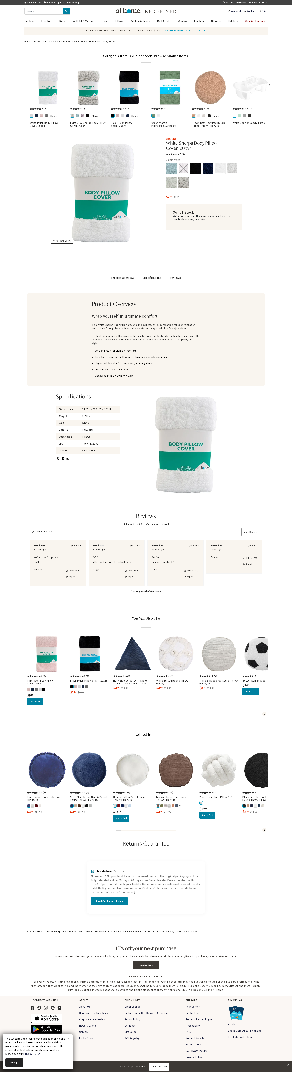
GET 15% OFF (159, 1066)
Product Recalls (195, 1038)
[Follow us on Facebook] (32, 1007)
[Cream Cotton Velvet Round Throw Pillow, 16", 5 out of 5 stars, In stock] (132, 770)
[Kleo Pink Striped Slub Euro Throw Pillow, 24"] (173, 806)
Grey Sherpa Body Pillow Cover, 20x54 (175, 931)
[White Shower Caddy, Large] (235, 116)
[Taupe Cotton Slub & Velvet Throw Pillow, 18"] (76, 806)
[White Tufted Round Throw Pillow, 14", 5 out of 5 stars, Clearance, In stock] (175, 653)
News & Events (88, 1025)
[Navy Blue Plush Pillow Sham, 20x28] (128, 116)
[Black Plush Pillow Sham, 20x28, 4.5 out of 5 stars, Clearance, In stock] (89, 653)
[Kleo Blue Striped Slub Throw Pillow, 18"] (177, 806)
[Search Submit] (66, 11)
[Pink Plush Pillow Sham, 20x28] (118, 116)
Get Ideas (130, 1025)
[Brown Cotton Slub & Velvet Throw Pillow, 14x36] (79, 806)
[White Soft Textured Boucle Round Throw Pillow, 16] (199, 116)
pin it (57, 460)
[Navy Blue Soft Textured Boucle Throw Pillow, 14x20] (252, 806)
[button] (146, 10)
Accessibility (193, 1025)
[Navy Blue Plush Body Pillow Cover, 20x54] (37, 116)
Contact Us (192, 1013)
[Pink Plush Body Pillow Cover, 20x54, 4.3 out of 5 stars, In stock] (46, 653)
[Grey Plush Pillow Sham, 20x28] (87, 686)
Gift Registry (132, 1038)
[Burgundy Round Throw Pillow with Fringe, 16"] (36, 806)
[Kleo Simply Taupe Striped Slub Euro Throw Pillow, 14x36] (165, 806)
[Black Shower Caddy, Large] (250, 116)
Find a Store (86, 1038)
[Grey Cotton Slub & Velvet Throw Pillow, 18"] (90, 806)
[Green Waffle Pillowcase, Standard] (153, 116)
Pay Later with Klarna (240, 1037)
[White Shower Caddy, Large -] (251, 87)
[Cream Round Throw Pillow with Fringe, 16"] (40, 806)
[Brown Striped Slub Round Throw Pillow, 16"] (158, 806)
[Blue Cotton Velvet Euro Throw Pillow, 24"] (130, 806)
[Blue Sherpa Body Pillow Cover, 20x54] (77, 116)
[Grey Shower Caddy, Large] (245, 116)
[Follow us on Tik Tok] (39, 1007)
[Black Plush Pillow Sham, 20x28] (113, 116)
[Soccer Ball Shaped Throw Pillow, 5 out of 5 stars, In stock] (262, 653)
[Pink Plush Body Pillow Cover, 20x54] (42, 116)
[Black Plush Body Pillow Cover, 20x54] (44, 689)
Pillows (38, 41)
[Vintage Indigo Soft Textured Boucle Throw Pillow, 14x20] (259, 806)
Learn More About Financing (245, 1030)
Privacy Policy (194, 1057)
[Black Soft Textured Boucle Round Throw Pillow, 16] (209, 116)
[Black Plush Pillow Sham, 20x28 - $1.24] (129, 87)
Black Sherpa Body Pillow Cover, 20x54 (69, 931)
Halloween (51, 2)
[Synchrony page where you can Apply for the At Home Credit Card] (236, 1012)
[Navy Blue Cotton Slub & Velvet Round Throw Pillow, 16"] (72, 806)
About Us (84, 1006)
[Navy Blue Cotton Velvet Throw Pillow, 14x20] (122, 806)
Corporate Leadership (92, 1019)
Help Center (193, 1006)
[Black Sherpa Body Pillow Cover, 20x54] (88, 116)
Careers (84, 1032)
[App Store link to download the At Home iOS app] (46, 1018)
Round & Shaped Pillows (58, 41)
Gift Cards (131, 1032)
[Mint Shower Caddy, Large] (240, 116)
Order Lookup (133, 1006)
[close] (68, 1039)
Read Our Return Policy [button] (109, 901)
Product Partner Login (199, 1019)
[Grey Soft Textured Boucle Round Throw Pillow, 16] (204, 116)
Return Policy (132, 1019)
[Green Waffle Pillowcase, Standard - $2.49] (169, 87)
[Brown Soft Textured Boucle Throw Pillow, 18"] (248, 806)
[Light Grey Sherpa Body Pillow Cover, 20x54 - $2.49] (88, 87)
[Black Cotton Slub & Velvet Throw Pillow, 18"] (87, 806)
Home (27, 41)
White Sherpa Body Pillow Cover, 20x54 (191, 146)
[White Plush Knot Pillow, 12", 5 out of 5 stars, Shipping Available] (218, 770)
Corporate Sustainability (93, 1013)
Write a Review (44, 532)
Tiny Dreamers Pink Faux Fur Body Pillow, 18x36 (123, 931)
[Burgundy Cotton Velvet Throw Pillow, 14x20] (119, 806)
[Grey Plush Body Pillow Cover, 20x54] (47, 116)
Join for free (146, 965)
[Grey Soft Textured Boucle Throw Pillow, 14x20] (263, 806)
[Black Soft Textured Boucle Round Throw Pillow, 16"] (244, 806)
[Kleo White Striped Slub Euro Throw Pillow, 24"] (169, 806)
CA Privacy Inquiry (196, 1051)
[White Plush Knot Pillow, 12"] (201, 803)
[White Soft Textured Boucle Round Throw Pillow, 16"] (255, 806)
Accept (14, 1062)
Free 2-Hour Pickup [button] (69, 2)
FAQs (189, 1032)
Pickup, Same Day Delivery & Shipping (147, 1013)
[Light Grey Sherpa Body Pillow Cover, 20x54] (72, 116)
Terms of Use (194, 1044)
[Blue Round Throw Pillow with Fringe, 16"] (29, 806)
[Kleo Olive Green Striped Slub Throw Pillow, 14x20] (162, 806)
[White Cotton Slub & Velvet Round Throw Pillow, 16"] (83, 806)
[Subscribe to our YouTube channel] (59, 1007)
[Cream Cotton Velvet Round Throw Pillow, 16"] (115, 806)
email (68, 460)
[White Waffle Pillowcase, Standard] (159, 116)
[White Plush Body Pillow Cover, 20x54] (32, 116)
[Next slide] (264, 714)
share (63, 460)
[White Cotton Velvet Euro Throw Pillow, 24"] (126, 806)
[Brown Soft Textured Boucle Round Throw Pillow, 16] (210, 87)
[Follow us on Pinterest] (52, 1007)
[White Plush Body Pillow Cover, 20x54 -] (48, 87)
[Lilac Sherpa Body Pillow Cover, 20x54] (83, 116)
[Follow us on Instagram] (46, 1007)
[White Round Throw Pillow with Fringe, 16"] (32, 806)
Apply (231, 1024)
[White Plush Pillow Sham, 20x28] (123, 116)
